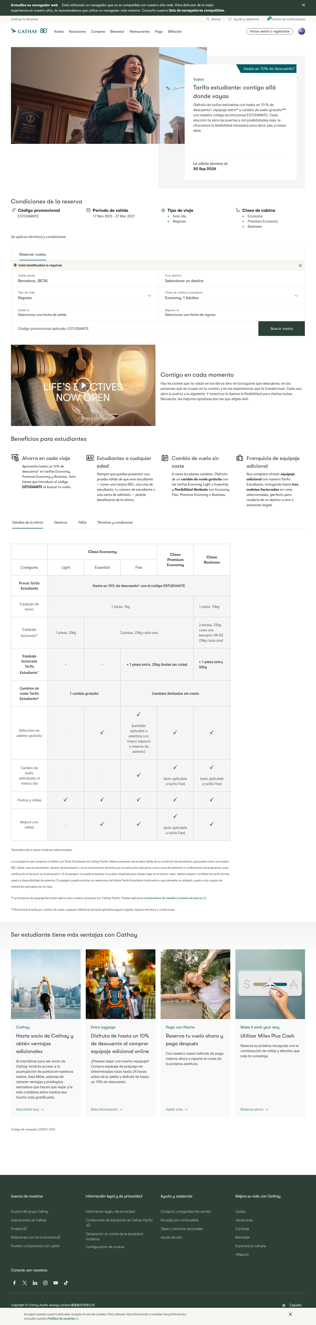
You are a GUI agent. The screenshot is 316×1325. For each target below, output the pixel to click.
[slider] (13, 417)
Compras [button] (98, 32)
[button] (30, 1109)
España (296, 1305)
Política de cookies (61, 1318)
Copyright (17, 1305)
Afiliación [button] (175, 32)
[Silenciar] (19, 422)
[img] (303, 4)
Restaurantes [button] (140, 32)
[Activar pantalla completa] (152, 422)
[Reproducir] (83, 385)
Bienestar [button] (117, 32)
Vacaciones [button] (77, 32)
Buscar (216, 19)
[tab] (32, 254)
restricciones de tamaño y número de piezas (173, 898)
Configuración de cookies (105, 1247)
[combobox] (84, 295)
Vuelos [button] (59, 32)
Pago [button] (159, 32)
